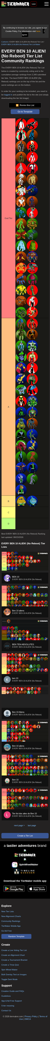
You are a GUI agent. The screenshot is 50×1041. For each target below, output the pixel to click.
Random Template (16, 936)
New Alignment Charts (11, 916)
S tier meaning (7, 1006)
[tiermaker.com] (15, 4)
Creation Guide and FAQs (12, 991)
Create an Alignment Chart (13, 955)
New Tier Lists (7, 911)
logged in (8, 95)
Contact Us (6, 1010)
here (38, 31)
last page (32, 825)
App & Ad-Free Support (11, 1001)
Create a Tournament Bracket (14, 960)
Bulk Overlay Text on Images (14, 974)
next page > (19, 825)
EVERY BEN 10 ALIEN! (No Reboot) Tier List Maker (20, 44)
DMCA (28, 1019)
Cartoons (4, 42)
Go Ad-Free (6, 931)
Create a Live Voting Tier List (14, 950)
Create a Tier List (25, 835)
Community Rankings (10, 921)
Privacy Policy (31, 1016)
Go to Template (25, 111)
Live (34, 4)
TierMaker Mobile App (11, 926)
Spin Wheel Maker (9, 970)
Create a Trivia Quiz (10, 965)
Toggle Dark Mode (9, 979)
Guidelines (6, 996)
